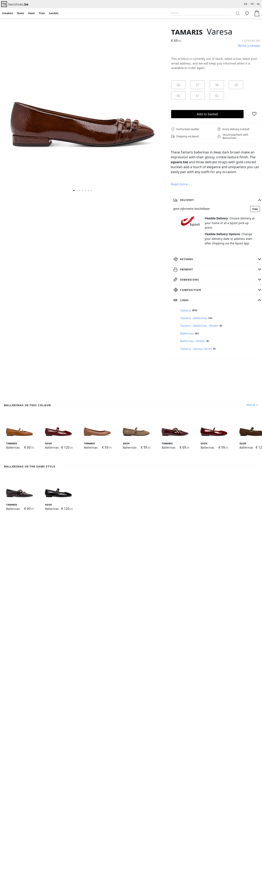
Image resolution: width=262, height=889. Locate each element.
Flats (42, 13)
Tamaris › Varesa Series (196, 349)
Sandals (54, 13)
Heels (31, 13)
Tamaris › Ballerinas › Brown (199, 326)
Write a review (249, 45)
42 (217, 95)
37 (197, 85)
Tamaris (187, 31)
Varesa (219, 31)
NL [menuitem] (258, 4)
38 (217, 85)
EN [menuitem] (245, 4)
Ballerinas (187, 333)
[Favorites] (247, 13)
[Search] (238, 13)
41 (197, 95)
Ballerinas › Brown (192, 341)
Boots (20, 13)
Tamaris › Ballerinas (193, 318)
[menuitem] (7, 13)
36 (178, 85)
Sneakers (7, 13)
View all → (252, 405)
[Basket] (257, 13)
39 (236, 85)
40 (178, 95)
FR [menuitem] (252, 4)
